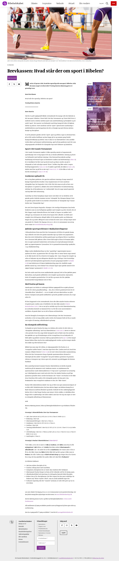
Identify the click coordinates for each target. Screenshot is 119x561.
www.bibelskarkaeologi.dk (43, 224)
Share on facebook (9, 84)
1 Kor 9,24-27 (60, 330)
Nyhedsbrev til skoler (44, 533)
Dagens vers (42, 526)
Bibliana (40, 535)
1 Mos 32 (72, 159)
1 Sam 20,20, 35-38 (54, 169)
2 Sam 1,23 (70, 167)
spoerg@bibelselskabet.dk (65, 512)
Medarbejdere (23, 529)
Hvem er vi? (22, 524)
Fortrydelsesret (23, 542)
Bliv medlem (84, 3)
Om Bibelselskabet (25, 521)
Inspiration (46, 3)
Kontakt (21, 526)
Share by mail (19, 84)
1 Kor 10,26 (45, 352)
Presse (21, 539)
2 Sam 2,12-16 (42, 167)
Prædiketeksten (43, 528)
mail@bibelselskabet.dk (66, 558)
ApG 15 (65, 338)
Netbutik (60, 3)
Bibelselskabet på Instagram (67, 525)
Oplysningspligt (24, 534)
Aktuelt (71, 3)
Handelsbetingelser (25, 531)
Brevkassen (12, 78)
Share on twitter (14, 84)
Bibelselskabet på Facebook (62, 525)
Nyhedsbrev (41, 524)
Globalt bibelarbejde (44, 531)
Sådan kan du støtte (98, 558)
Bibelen (34, 3)
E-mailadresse (42, 538)
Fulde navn (41, 543)
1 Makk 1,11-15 (47, 268)
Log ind (63, 532)
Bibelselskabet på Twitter (72, 525)
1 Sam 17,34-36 (42, 172)
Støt (113, 3)
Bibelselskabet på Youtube (76, 525)
